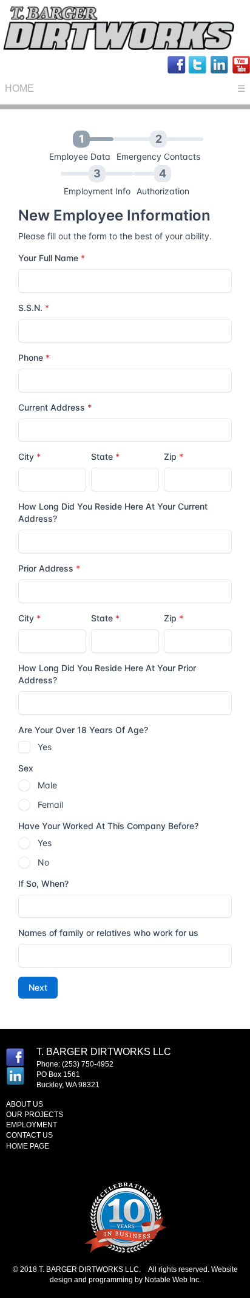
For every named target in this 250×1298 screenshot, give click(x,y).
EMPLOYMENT (31, 1125)
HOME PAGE (27, 1146)
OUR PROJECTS (34, 1114)
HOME (19, 88)
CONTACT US (29, 1135)
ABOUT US (24, 1104)
